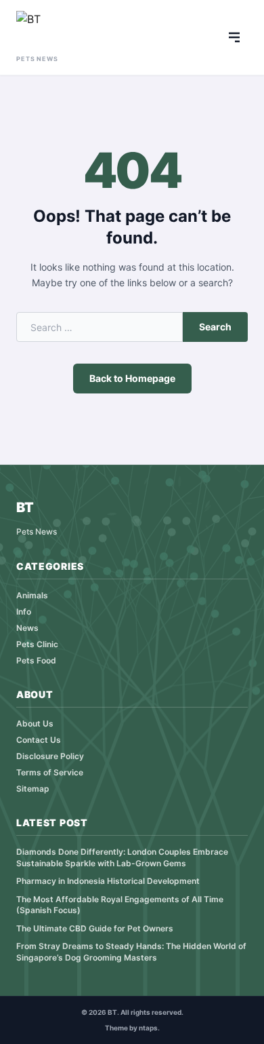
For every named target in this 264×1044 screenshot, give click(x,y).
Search (215, 326)
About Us (34, 723)
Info (23, 611)
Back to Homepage (132, 378)
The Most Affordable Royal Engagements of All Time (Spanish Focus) (119, 905)
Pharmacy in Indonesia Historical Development (108, 881)
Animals (32, 595)
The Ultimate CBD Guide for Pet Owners (94, 928)
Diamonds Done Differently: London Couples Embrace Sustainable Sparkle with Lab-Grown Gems (122, 857)
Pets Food (36, 660)
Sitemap (32, 789)
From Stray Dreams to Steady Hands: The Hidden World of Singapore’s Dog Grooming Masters (131, 952)
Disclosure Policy (50, 756)
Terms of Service (49, 772)
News (27, 628)
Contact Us (38, 740)
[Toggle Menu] (234, 37)
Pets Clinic (37, 644)
